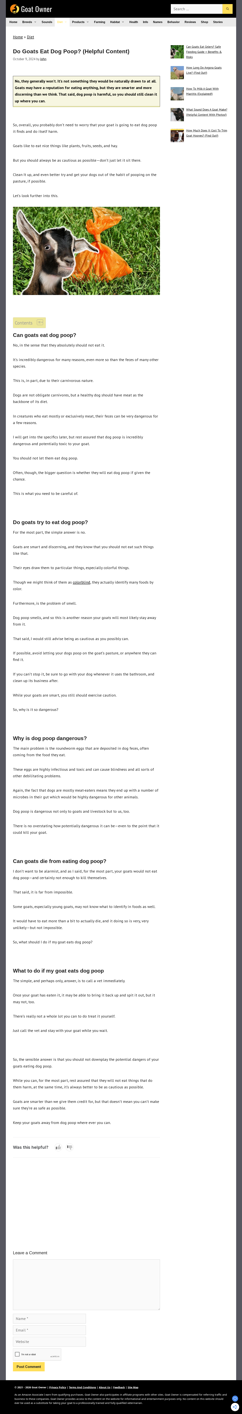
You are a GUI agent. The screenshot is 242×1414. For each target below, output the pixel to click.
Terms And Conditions (82, 1387)
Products (78, 22)
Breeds (27, 22)
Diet (60, 22)
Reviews (190, 22)
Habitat (115, 22)
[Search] (228, 9)
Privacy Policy (57, 1387)
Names (157, 22)
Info (145, 22)
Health (133, 22)
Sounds (47, 22)
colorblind (81, 582)
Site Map (133, 1387)
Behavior (173, 22)
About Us (104, 1387)
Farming (99, 22)
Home (13, 22)
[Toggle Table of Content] (38, 322)
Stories (218, 22)
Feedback (119, 1387)
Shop (204, 22)
